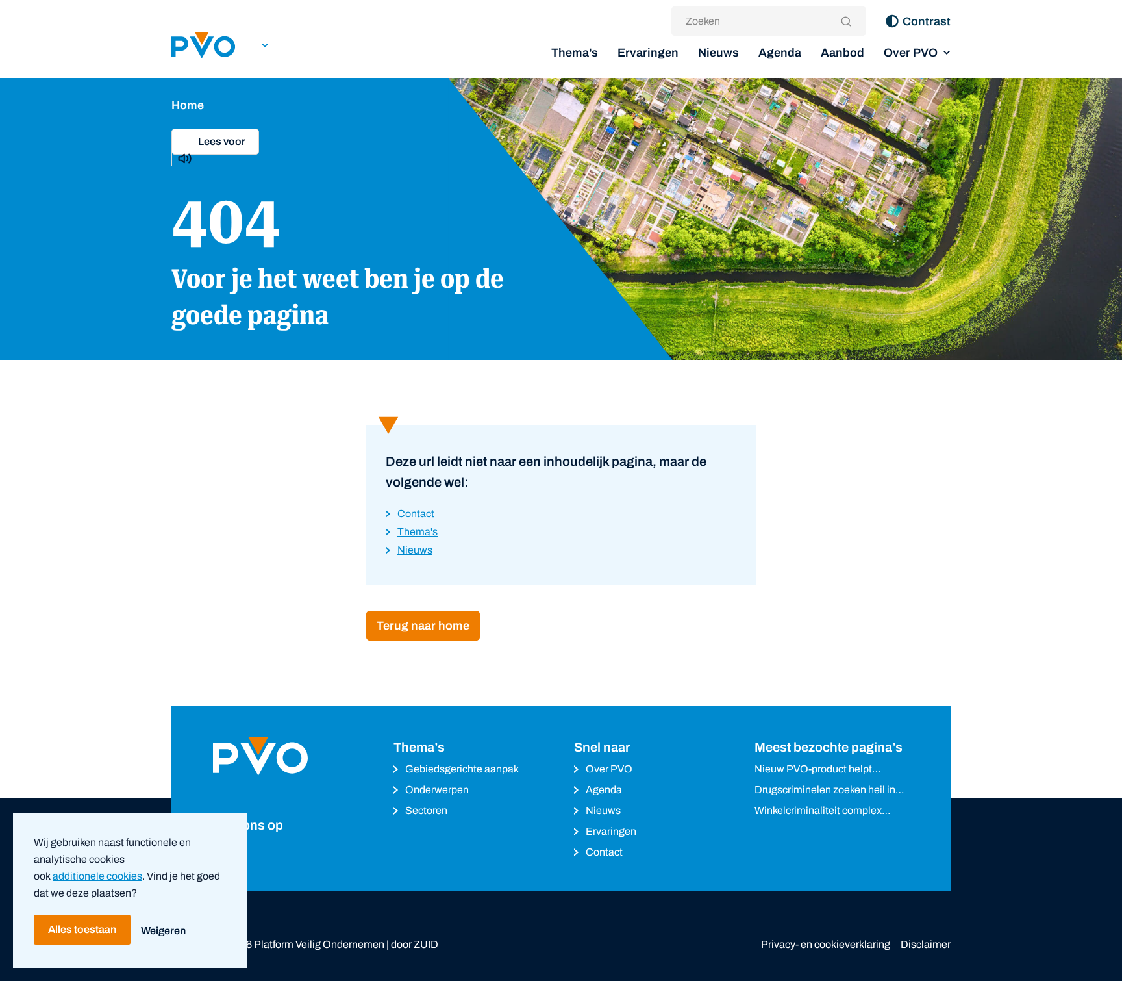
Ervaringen (648, 52)
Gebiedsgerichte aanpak (462, 768)
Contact (604, 852)
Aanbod (842, 52)
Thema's (574, 52)
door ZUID (414, 944)
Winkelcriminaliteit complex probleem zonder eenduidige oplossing (820, 812)
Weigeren (163, 930)
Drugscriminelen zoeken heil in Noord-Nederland (824, 791)
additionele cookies (97, 876)
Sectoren (426, 810)
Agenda (779, 52)
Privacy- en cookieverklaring (825, 944)
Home (187, 105)
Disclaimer (926, 944)
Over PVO (911, 52)
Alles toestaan (82, 929)
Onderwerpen (437, 789)
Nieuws (718, 52)
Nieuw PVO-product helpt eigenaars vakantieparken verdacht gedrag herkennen (817, 770)
